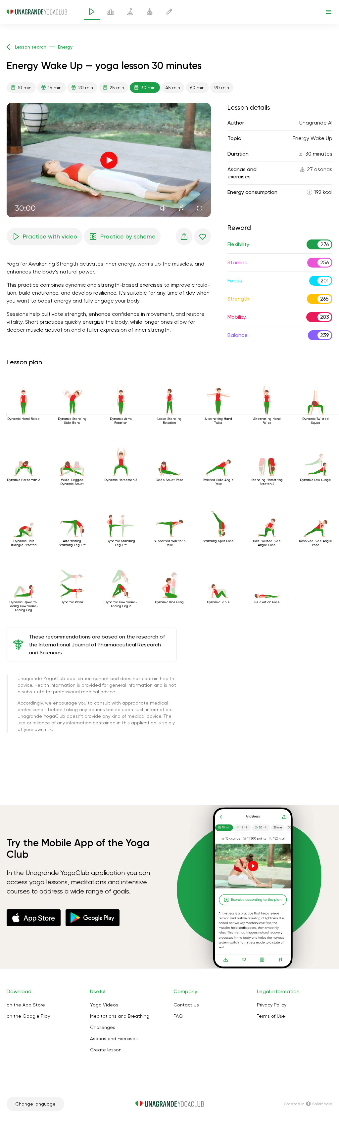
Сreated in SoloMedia (308, 1104)
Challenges (102, 1027)
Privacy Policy (271, 1004)
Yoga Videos (104, 1004)
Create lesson (105, 1049)
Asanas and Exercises (114, 1038)
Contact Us (186, 1004)
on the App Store (26, 1004)
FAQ (178, 1016)
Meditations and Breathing (119, 1016)
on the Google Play (28, 1016)
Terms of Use (271, 1016)
